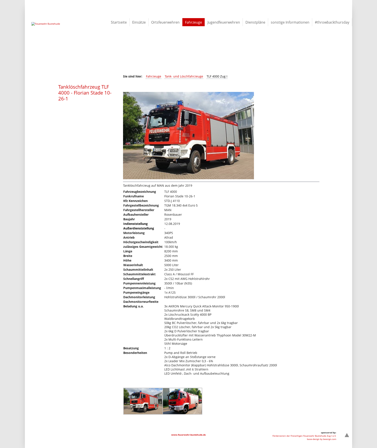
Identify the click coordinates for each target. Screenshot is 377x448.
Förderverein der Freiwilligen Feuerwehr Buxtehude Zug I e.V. (304, 435)
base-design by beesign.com (321, 439)
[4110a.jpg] (143, 413)
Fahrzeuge (153, 76)
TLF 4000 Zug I (217, 76)
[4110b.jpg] (182, 413)
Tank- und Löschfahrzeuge (184, 76)
